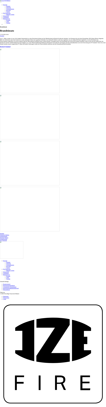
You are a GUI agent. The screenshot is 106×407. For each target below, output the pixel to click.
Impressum (5, 296)
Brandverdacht (6, 284)
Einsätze (8, 6)
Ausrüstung (6, 17)
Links (7, 21)
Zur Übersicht (3, 240)
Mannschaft (6, 16)
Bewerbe (8, 10)
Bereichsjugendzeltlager (9, 285)
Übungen (8, 7)
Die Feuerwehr (6, 13)
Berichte (5, 4)
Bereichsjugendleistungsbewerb (11, 288)
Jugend (8, 11)
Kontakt (8, 20)
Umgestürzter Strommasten (9, 287)
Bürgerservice (6, 18)
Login (4, 299)
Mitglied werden (10, 14)
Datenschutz (6, 297)
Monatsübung (6, 289)
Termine (8, 23)
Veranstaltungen (10, 9)
